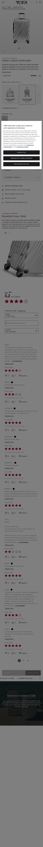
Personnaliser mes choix (21, 164)
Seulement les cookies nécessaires (21, 158)
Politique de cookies (22, 147)
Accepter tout (21, 152)
